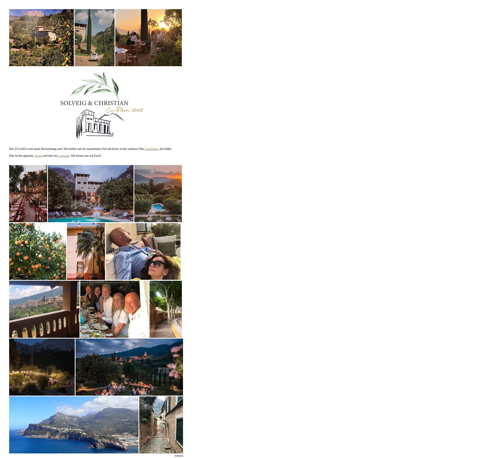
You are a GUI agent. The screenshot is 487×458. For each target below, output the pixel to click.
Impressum (179, 455)
